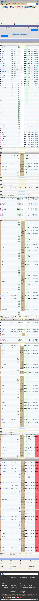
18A (14, 319)
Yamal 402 (18, 24)
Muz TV (2, 93)
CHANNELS (14, 3)
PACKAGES (18, 3)
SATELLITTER (9, 3)
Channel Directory (22, 585)
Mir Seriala (3, 530)
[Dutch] (3, 597)
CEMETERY (2, 4)
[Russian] (17, 597)
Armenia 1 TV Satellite (4, 488)
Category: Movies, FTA (14, 592)
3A (13, 187)
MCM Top (3, 479)
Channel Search (31, 582)
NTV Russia (3, 51)
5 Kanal (2, 53)
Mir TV (2, 73)
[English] (1, 597)
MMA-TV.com (3, 419)
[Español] (8, 597)
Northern (16, 553)
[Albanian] (21, 597)
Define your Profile (13, 577)
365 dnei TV (3, 374)
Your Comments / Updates (23, 577)
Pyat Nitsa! (3, 69)
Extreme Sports (4, 471)
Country (12, 153)
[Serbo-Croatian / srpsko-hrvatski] (18, 597)
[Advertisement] (19, 15)
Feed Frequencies (22, 591)
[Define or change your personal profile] (37, 1)
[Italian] (9, 597)
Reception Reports (13, 585)
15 (13, 197)
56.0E (1, 23)
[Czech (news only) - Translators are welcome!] (11, 597)
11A (14, 45)
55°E (23, 24)
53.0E (38, 23)
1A (13, 177)
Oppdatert (36, 153)
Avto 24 (3, 485)
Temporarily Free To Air (23, 34)
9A (13, 434)
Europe (16, 177)
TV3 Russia (3, 67)
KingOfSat (35, 599)
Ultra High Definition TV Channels (24, 587)
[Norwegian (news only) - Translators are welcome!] (6, 597)
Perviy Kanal (3, 46)
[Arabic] (15, 597)
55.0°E (2, 27)
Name (2, 153)
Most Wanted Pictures (14, 587)
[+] (4, 3)
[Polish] (10, 597)
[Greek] (13, 597)
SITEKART (7, 4)
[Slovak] (12, 597)
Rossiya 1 (3, 49)
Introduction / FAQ (4, 576)
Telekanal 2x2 (3, 97)
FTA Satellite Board (22, 592)
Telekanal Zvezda (4, 71)
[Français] (2, 597)
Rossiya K (3, 55)
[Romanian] (19, 597)
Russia (16, 45)
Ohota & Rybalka (4, 539)
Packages (30, 585)
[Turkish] (16, 597)
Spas (2, 79)
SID (25, 153)
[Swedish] (5, 597)
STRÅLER (22, 3)
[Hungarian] (20, 597)
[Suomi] (14, 597)
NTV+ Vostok (19, 47)
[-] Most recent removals (16, 34)
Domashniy (3, 65)
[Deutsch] (4, 597)
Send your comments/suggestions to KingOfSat (32, 577)
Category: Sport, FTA (13, 591)
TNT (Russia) (3, 75)
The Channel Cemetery (5, 587)
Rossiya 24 (3, 99)
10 (13, 553)
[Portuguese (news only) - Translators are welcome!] (7, 597)
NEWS (2, 3)
